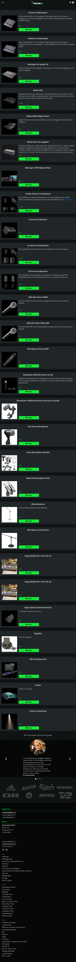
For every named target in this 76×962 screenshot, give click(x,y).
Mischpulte (6, 944)
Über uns (5, 873)
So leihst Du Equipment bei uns (12, 861)
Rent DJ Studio (7, 880)
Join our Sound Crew (9, 949)
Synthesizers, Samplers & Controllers (14, 942)
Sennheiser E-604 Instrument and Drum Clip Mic (38, 400)
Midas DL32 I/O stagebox (38, 142)
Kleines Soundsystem (38, 271)
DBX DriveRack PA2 (38, 659)
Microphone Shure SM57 (38, 349)
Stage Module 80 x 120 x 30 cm (38, 556)
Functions (5, 939)
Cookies (4, 934)
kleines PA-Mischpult (38, 12)
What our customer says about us (13, 927)
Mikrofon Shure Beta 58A (38, 323)
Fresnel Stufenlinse (38, 711)
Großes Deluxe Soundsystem (38, 193)
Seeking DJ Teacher (8, 951)
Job (3, 932)
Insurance (5, 864)
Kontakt (4, 878)
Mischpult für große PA (38, 64)
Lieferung (5, 857)
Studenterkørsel (7, 913)
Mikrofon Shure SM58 (38, 297)
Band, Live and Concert (10, 901)
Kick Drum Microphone (38, 426)
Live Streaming (7, 953)
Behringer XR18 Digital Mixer (38, 168)
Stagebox (38, 633)
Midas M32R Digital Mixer (38, 116)
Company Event (7, 894)
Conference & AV (7, 909)
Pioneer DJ (5, 946)
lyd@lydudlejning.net (9, 844)
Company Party (7, 906)
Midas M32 (38, 90)
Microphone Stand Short (38, 530)
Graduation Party (8, 911)
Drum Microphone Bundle (38, 452)
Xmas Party (6, 889)
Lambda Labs (68, 200)
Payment (5, 866)
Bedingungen (6, 876)
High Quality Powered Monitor (38, 607)
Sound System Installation (11, 868)
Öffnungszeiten (7, 859)
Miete (30, 29)
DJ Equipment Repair (9, 930)
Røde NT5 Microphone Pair (38, 478)
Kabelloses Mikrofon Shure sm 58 (38, 375)
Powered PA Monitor (38, 219)
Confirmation (6, 897)
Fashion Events (7, 916)
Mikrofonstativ (38, 504)
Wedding (5, 892)
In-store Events (7, 899)
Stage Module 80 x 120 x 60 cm (38, 581)
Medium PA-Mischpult (38, 38)
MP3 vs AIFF (6, 956)
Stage (4, 937)
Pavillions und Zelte (8, 922)
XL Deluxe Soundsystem (38, 245)
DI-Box (38, 685)
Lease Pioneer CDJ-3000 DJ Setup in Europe (16, 871)
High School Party (8, 904)
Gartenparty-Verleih (8, 887)
